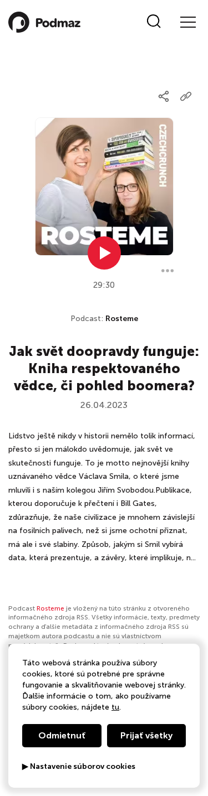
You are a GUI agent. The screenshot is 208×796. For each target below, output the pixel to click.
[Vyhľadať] (153, 22)
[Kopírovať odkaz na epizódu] (185, 96)
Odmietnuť (61, 735)
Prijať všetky (146, 735)
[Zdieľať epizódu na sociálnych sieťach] (163, 96)
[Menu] (187, 22)
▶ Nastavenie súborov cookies (78, 766)
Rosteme (121, 318)
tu (115, 707)
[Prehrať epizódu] (104, 253)
